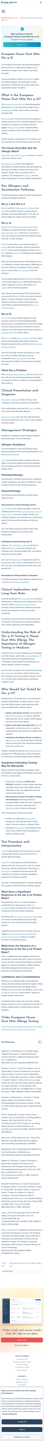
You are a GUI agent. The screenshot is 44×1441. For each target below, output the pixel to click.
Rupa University (22, 1370)
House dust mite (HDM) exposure (14, 155)
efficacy (12, 548)
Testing (4, 851)
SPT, (7, 862)
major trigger (10, 673)
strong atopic (31, 819)
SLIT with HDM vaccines (18, 545)
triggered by (10, 808)
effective (10, 509)
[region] (22, 1414)
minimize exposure (12, 454)
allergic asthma (20, 358)
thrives (5, 119)
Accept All (22, 1422)
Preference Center (22, 1437)
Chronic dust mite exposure (25, 604)
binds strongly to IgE (25, 338)
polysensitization (34, 751)
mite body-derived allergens (16, 374)
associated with (20, 716)
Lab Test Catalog (22, 1364)
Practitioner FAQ (22, 1359)
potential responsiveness (18, 934)
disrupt (4, 211)
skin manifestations (32, 656)
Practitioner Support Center (22, 1362)
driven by (28, 175)
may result (33, 408)
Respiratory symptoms (9, 400)
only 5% (17, 253)
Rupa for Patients (22, 1379)
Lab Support (22, 1385)
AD (32, 728)
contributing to (6, 110)
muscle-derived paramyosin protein (24, 227)
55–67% (4, 250)
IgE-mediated (15, 128)
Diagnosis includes (8, 417)
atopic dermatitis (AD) (9, 233)
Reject (22, 1429)
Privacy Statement (9, 1414)
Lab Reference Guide (22, 1367)
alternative (17, 560)
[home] (9, 2)
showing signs (19, 828)
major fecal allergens (27, 208)
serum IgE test (6, 871)
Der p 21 (4, 318)
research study (14, 740)
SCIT (3, 509)
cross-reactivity (24, 270)
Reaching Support (22, 1382)
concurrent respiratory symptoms (26, 917)
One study (5, 460)
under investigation (22, 582)
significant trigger (7, 332)
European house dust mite (15, 104)
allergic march (10, 164)
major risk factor (28, 599)
